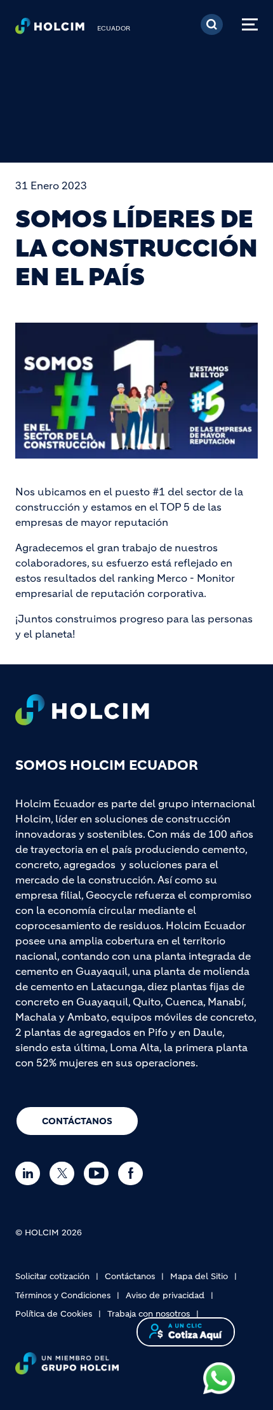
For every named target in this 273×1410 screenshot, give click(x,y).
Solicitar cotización (52, 1276)
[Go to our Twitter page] (65, 1173)
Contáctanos (77, 1121)
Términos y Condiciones (62, 1295)
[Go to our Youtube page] (99, 1173)
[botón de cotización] (186, 1331)
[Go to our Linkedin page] (30, 1173)
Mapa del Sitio (199, 1276)
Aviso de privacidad (165, 1295)
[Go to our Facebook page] (133, 1173)
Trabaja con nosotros (148, 1313)
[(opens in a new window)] (219, 1377)
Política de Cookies (53, 1313)
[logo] (49, 29)
